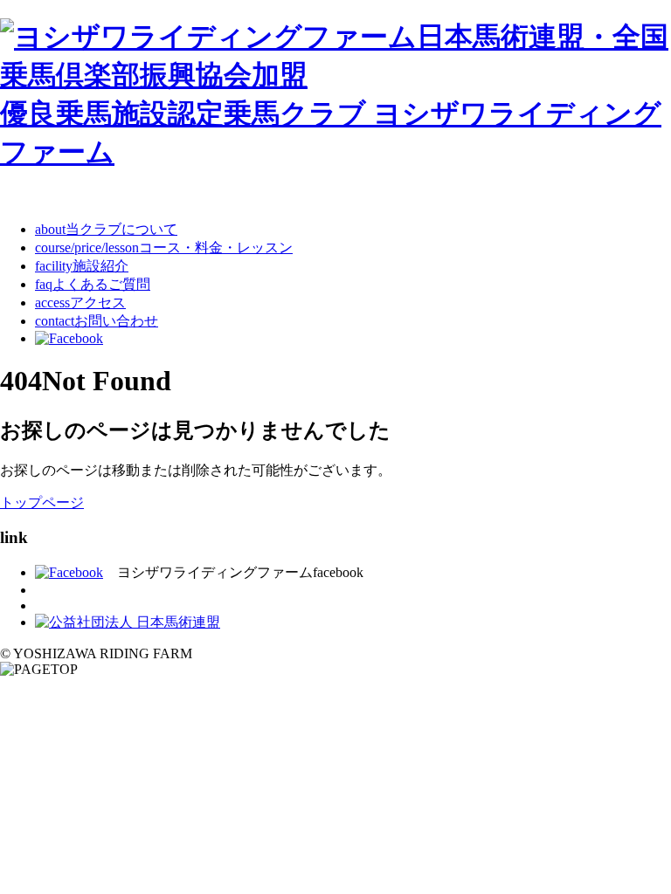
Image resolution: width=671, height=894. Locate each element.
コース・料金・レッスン (164, 247)
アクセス (80, 302)
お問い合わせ (96, 320)
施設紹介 (81, 265)
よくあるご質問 (92, 284)
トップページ (42, 502)
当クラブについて (106, 229)
